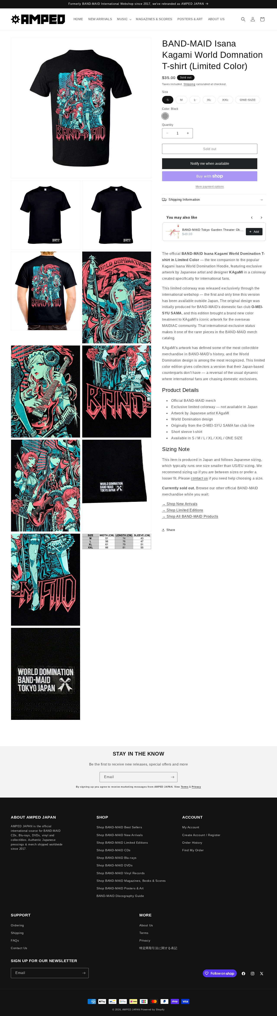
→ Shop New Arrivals (179, 504)
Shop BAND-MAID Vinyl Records (121, 873)
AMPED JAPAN (131, 1009)
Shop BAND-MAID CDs (113, 850)
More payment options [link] (210, 186)
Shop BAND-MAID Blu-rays (117, 857)
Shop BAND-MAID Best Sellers (119, 827)
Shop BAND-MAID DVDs (114, 865)
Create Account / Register (201, 835)
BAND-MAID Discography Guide (120, 896)
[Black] (165, 116)
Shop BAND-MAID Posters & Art (120, 888)
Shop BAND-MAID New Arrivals (120, 835)
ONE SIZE (250, 101)
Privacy (196, 786)
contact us (199, 478)
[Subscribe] (172, 777)
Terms (184, 786)
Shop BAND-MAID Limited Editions (122, 842)
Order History (192, 842)
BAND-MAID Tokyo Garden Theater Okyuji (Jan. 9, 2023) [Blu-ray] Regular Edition (212, 229)
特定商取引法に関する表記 (158, 948)
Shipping (189, 84)
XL (211, 101)
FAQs (15, 940)
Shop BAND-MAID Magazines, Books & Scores (131, 880)
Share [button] (170, 529)
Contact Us (19, 948)
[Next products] (261, 218)
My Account (190, 827)
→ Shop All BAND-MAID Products (190, 516)
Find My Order (193, 850)
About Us (146, 925)
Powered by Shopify (153, 1009)
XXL (227, 101)
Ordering (17, 925)
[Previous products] (252, 218)
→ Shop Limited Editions (182, 510)
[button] (123, 19)
